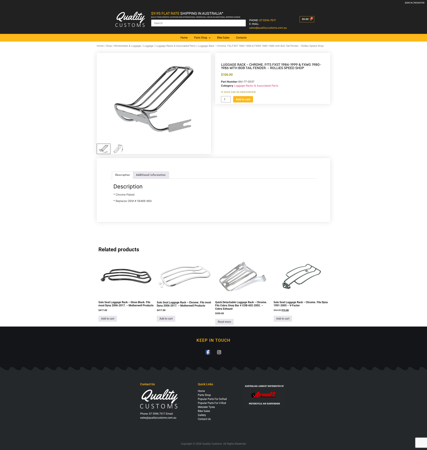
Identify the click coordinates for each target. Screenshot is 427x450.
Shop (109, 45)
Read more (224, 321)
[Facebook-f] (208, 352)
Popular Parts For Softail (212, 399)
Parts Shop (200, 37)
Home (183, 37)
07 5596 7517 (267, 20)
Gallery (202, 415)
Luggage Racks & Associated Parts (176, 45)
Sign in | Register (414, 3)
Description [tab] (122, 175)
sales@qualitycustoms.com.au (268, 27)
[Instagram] (219, 352)
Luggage (148, 45)
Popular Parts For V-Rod (212, 403)
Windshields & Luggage (127, 45)
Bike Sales (223, 37)
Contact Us (204, 419)
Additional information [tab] (151, 175)
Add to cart (243, 99)
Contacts (241, 37)
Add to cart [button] (107, 318)
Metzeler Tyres (206, 407)
